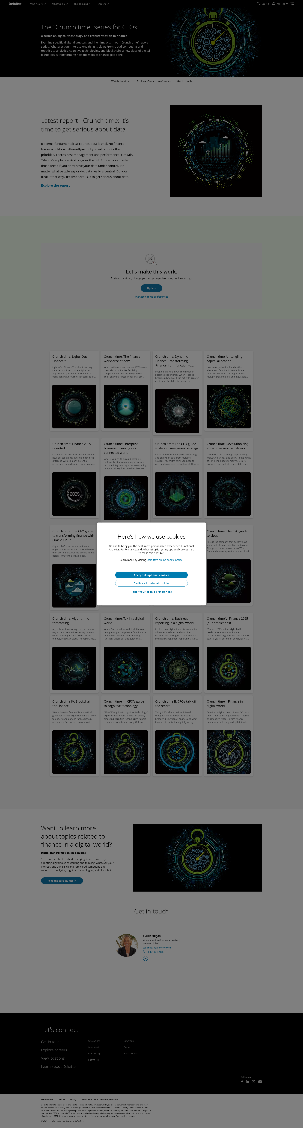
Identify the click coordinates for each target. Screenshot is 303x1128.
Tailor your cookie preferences (151, 591)
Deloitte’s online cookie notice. (165, 560)
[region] (151, 564)
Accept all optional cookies (151, 575)
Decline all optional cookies (151, 583)
